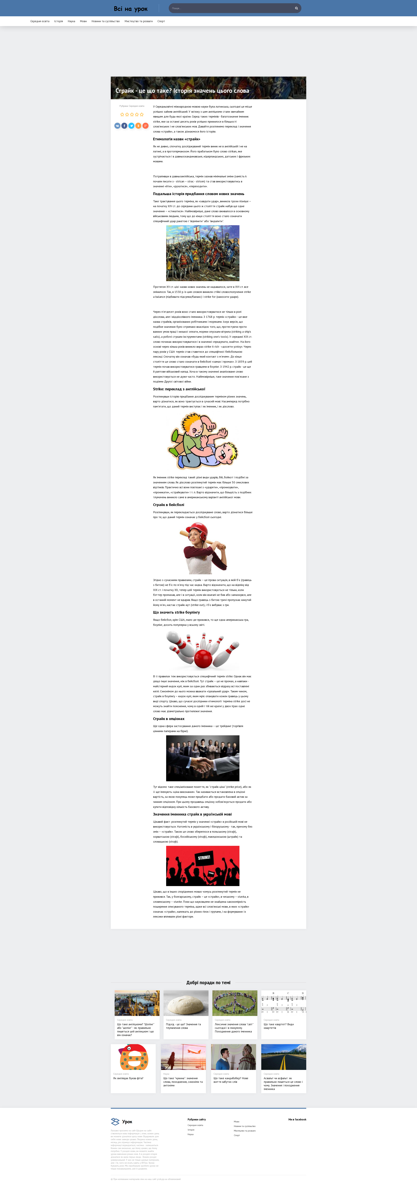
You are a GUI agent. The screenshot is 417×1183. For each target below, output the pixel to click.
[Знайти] (296, 8)
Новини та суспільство (106, 21)
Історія (58, 21)
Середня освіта (39, 21)
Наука (71, 21)
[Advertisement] (208, 54)
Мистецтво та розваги (139, 21)
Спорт (161, 21)
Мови (83, 21)
